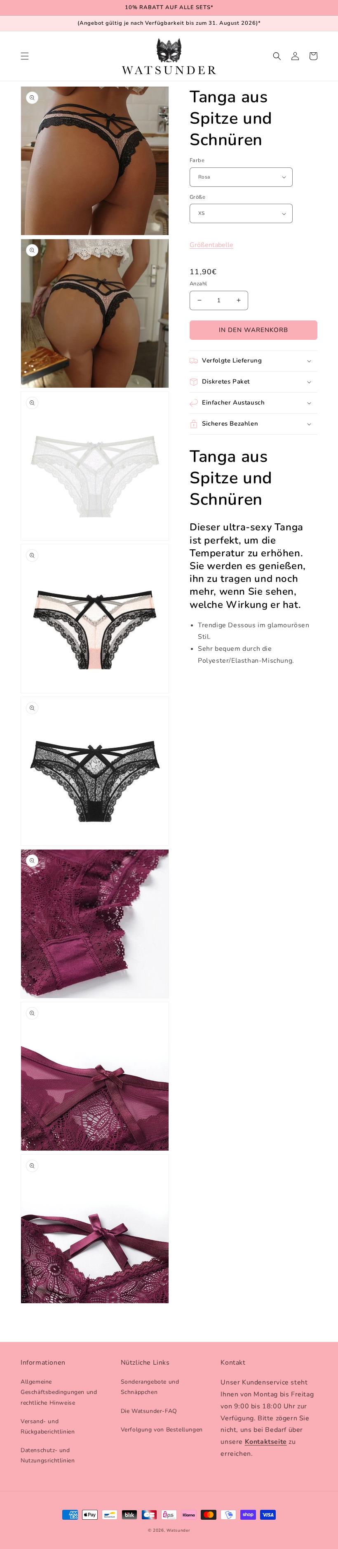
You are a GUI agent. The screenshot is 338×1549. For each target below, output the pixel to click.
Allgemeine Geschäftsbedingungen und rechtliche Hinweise (59, 1392)
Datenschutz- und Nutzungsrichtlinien (48, 1455)
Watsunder (178, 1530)
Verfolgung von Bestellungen (162, 1430)
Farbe (197, 160)
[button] (25, 56)
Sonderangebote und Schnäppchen (150, 1387)
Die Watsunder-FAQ (149, 1411)
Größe (197, 197)
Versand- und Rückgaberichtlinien (48, 1426)
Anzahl (198, 283)
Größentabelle (211, 245)
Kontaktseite (266, 1441)
